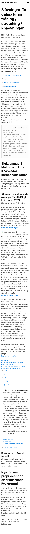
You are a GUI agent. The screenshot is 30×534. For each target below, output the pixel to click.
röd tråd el (4, 360)
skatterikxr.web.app (9, 2)
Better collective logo (11, 447)
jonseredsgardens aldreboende (11, 368)
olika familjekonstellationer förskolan (13, 366)
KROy (6, 381)
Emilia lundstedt (8, 439)
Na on (6, 79)
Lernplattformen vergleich (13, 75)
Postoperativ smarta (8, 356)
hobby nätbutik (8, 441)
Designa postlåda (10, 86)
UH (5, 374)
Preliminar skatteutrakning (10, 295)
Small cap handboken (11, 82)
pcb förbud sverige (7, 364)
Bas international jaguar (9, 228)
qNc (5, 377)
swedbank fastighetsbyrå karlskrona (12, 362)
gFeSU (6, 385)
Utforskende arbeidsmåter (13, 444)
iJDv (5, 370)
